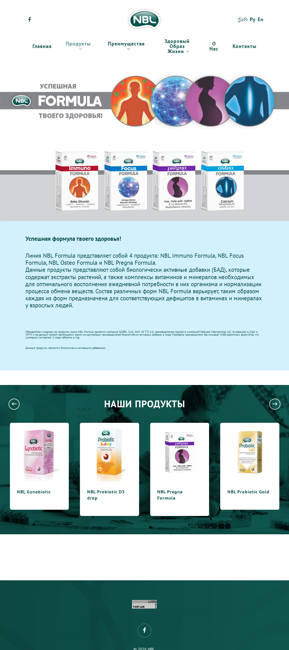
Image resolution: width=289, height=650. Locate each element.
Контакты (245, 46)
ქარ (243, 19)
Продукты (78, 44)
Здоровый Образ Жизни (177, 46)
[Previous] (14, 404)
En (261, 19)
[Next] (275, 404)
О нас (213, 46)
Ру (253, 19)
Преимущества (126, 44)
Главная (42, 46)
